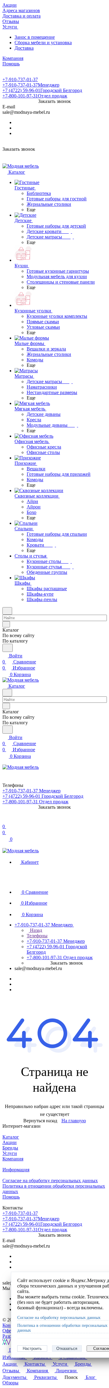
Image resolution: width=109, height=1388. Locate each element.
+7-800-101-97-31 (34, 95)
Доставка (24, 48)
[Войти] (5, 820)
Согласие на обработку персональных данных (50, 1180)
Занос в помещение (35, 37)
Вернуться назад (40, 1120)
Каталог (10, 1137)
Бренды (10, 1147)
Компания (12, 1158)
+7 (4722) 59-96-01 (42, 90)
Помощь (11, 1196)
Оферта (10, 1330)
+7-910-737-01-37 (20, 79)
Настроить (32, 1348)
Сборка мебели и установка (43, 42)
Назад (35, 930)
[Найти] (7, 648)
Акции (9, 1142)
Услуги (9, 1153)
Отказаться (66, 1348)
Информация (15, 1169)
